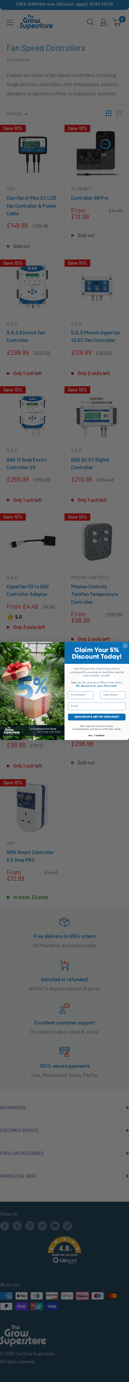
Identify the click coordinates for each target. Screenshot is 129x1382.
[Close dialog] (125, 646)
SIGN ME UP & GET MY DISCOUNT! (96, 717)
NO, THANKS (97, 736)
